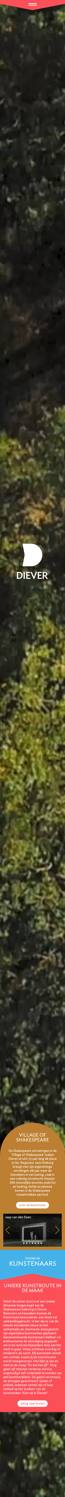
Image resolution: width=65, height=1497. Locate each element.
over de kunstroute (32, 1205)
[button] (24, 1243)
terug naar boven (32, 1403)
